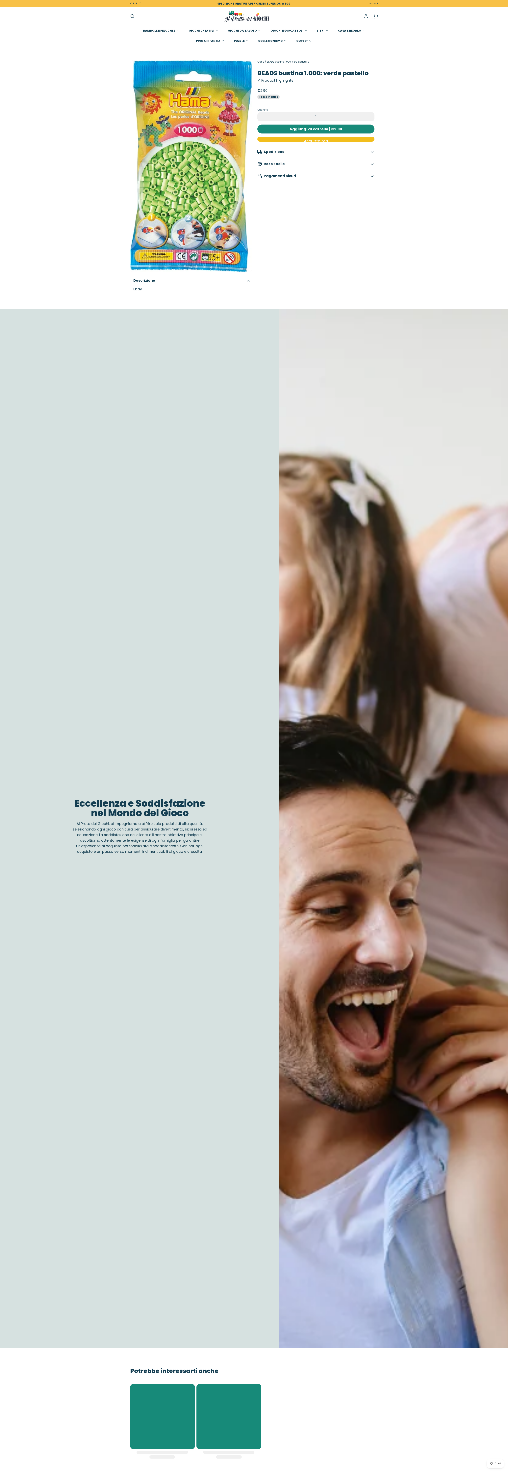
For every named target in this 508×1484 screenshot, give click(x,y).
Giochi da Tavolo (242, 31)
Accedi (373, 3)
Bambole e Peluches (159, 31)
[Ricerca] (132, 16)
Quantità (262, 109)
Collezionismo (270, 41)
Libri (320, 31)
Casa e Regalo (349, 31)
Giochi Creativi (201, 31)
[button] (315, 129)
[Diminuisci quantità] (262, 116)
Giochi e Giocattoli (286, 31)
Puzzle (239, 41)
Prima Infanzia (208, 41)
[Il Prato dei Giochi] (246, 16)
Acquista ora (316, 140)
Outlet (302, 41)
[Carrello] (374, 16)
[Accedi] (364, 16)
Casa (260, 61)
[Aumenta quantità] (370, 116)
